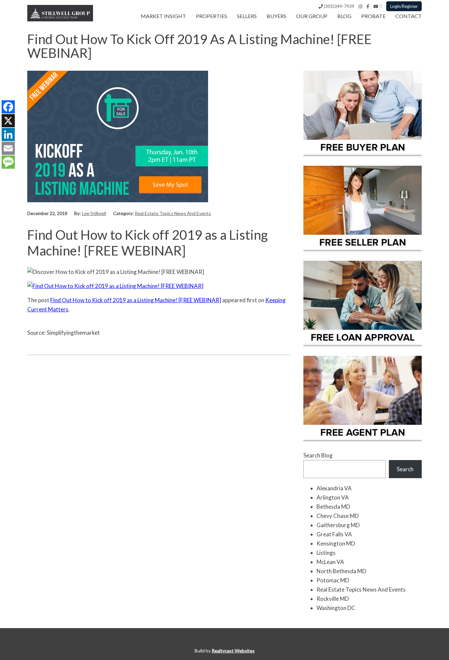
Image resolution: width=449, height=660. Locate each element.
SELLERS (247, 16)
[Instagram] (360, 6)
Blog (344, 16)
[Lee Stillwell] (60, 19)
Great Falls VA (334, 534)
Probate (373, 16)
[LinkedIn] (8, 134)
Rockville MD (333, 598)
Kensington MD (336, 543)
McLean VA (330, 561)
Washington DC (336, 607)
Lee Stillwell (94, 213)
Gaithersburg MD (338, 525)
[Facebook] (367, 6)
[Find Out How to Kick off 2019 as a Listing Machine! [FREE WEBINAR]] (117, 200)
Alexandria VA (334, 488)
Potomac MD (333, 580)
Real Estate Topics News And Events (173, 213)
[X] (8, 121)
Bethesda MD (333, 506)
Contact (408, 16)
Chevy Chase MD (338, 515)
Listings (326, 552)
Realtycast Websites (233, 650)
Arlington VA (333, 497)
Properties (211, 16)
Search (405, 469)
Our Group (311, 16)
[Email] (8, 148)
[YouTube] (375, 6)
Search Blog (318, 455)
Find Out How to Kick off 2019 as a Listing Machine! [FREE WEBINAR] (135, 300)
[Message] (8, 162)
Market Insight (163, 16)
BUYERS (276, 16)
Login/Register (404, 6)
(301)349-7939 (338, 6)
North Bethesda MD (341, 571)
